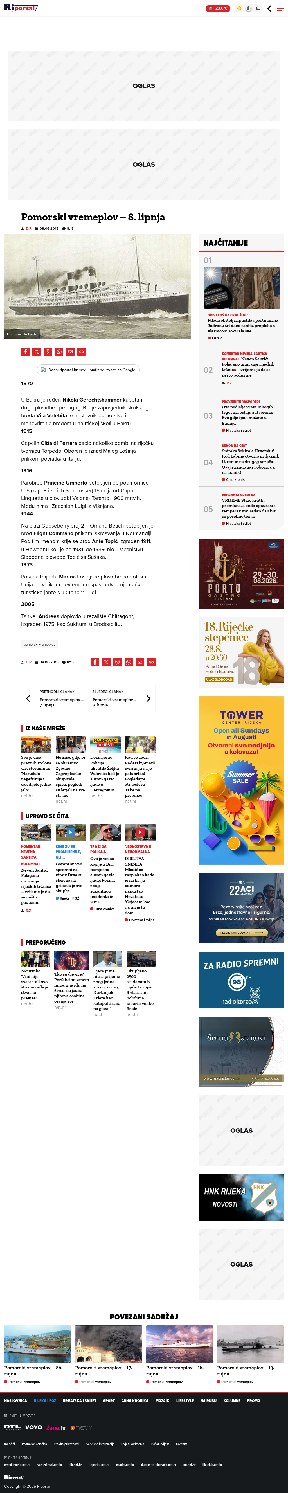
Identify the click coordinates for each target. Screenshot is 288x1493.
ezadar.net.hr (125, 1464)
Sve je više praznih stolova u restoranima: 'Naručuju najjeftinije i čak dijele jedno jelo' (36, 773)
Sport (109, 1401)
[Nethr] (81, 1427)
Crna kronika (104, 909)
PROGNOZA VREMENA (239, 495)
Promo (253, 1401)
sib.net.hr (75, 1464)
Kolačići (9, 1443)
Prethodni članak (28, 698)
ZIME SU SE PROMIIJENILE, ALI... (68, 852)
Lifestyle (185, 1401)
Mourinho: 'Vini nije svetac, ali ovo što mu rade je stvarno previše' (34, 984)
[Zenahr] (56, 1427)
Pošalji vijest (160, 1443)
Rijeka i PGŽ (69, 898)
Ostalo (217, 338)
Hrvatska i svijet (141, 920)
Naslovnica (15, 1401)
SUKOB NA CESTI (235, 445)
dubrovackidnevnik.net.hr (158, 1464)
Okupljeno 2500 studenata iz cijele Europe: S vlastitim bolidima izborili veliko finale (140, 989)
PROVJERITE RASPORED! (241, 401)
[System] (248, 8)
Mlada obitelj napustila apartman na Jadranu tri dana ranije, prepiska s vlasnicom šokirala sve (243, 325)
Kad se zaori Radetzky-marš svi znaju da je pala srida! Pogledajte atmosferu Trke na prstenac (140, 776)
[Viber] (48, 352)
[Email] (70, 352)
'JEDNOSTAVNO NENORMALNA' (138, 849)
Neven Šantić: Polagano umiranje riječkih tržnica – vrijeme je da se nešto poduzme (36, 886)
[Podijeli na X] (36, 352)
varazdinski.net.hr (49, 1464)
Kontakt (181, 1443)
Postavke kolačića (34, 1443)
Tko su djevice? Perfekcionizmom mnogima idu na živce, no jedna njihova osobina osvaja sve (71, 987)
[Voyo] (33, 1427)
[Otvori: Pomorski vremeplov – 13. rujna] (250, 1344)
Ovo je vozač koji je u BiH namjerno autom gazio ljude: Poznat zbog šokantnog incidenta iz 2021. (102, 880)
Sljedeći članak (148, 698)
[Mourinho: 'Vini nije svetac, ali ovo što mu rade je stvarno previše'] (35, 959)
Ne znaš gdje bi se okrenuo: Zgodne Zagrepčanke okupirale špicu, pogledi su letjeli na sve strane (70, 776)
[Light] (239, 8)
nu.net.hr (189, 1464)
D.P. (29, 228)
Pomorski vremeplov (24, 1381)
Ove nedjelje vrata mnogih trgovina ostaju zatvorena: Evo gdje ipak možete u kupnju (247, 415)
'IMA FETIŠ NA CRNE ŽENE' (228, 315)
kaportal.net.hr (99, 1464)
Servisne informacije (100, 1443)
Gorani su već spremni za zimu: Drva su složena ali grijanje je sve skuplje (69, 877)
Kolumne (232, 1401)
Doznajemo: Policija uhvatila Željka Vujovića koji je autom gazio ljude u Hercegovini (104, 773)
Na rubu (209, 1401)
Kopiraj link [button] (81, 352)
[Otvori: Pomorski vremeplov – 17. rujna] (108, 1344)
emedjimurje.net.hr (17, 1464)
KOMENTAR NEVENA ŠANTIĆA (30, 852)
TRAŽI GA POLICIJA (98, 849)
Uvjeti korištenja (132, 1443)
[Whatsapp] (59, 352)
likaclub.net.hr (212, 1464)
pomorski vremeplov (39, 644)
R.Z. (29, 910)
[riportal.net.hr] (14, 1477)
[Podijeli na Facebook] (25, 352)
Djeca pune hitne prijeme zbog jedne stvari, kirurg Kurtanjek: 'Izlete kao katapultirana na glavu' (106, 989)
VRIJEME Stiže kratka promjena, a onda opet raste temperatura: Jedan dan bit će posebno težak (249, 508)
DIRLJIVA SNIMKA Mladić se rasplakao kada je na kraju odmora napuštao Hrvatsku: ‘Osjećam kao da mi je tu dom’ (139, 885)
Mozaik (162, 1401)
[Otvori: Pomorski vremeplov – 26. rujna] (37, 1344)
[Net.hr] (12, 1427)
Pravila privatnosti (66, 1443)
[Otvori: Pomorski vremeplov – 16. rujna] (179, 1344)
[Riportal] (21, 8)
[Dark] (258, 8)
